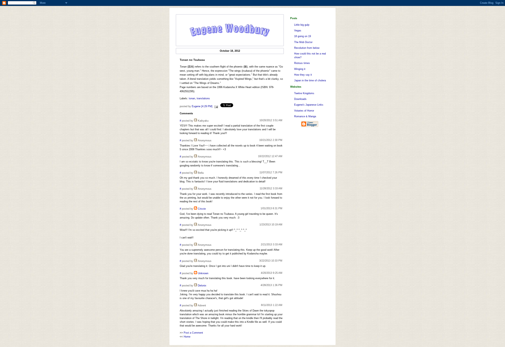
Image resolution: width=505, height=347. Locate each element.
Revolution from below (306, 47)
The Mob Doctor (303, 42)
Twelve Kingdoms (304, 93)
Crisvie (202, 208)
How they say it (303, 74)
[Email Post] (215, 106)
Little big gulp (301, 24)
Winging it (299, 69)
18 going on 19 (302, 36)
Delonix (202, 285)
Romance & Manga (305, 116)
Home (187, 336)
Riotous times (302, 63)
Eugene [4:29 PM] (202, 106)
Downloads (300, 99)
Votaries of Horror (304, 110)
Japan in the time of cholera (310, 80)
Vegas (297, 30)
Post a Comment (193, 332)
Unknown (203, 273)
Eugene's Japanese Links (308, 104)
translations (203, 98)
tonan (192, 98)
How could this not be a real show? (310, 55)
